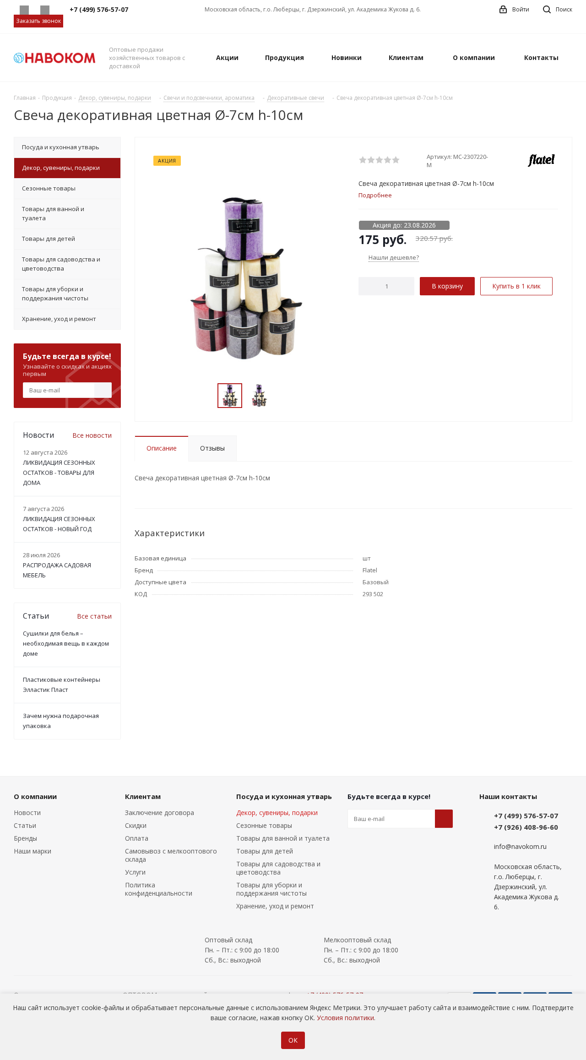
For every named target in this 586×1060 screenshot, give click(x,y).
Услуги (135, 872)
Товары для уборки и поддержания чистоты (271, 889)
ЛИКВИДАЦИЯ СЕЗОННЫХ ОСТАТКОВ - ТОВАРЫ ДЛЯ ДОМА (59, 472)
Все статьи (94, 616)
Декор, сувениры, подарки (277, 812)
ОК (293, 1040)
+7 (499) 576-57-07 (526, 815)
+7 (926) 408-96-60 (526, 827)
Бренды (25, 838)
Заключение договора (159, 812)
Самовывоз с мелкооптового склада (171, 855)
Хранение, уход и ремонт (275, 906)
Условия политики (345, 1017)
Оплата (136, 838)
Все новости (92, 435)
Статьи (25, 825)
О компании (35, 796)
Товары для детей (264, 851)
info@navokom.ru (520, 846)
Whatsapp (24, 10)
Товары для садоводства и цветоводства (278, 867)
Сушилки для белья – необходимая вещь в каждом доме (66, 643)
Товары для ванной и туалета (283, 838)
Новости (27, 812)
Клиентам (143, 796)
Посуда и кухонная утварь (284, 796)
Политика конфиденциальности (158, 889)
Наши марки (32, 851)
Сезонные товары (264, 825)
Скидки (135, 825)
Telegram (44, 10)
